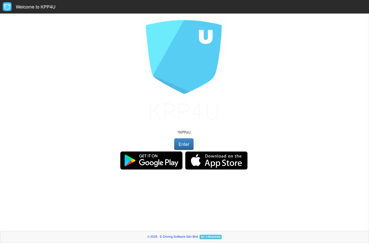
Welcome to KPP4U (35, 6)
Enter (183, 144)
